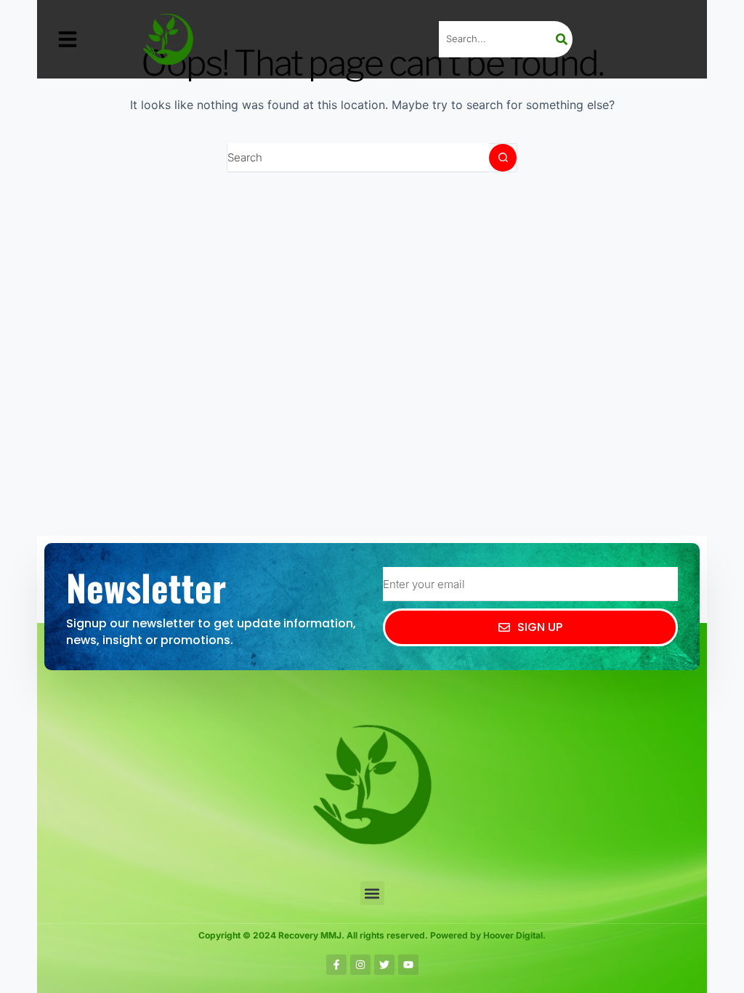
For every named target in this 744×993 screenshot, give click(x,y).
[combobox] (358, 157)
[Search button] (503, 158)
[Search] (562, 39)
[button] (67, 39)
